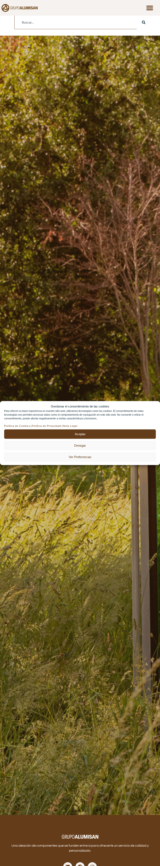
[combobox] (75, 22)
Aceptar (80, 434)
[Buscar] (143, 22)
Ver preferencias (80, 457)
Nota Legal (70, 426)
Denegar (80, 445)
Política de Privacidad (46, 426)
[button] (149, 7)
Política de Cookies (17, 426)
